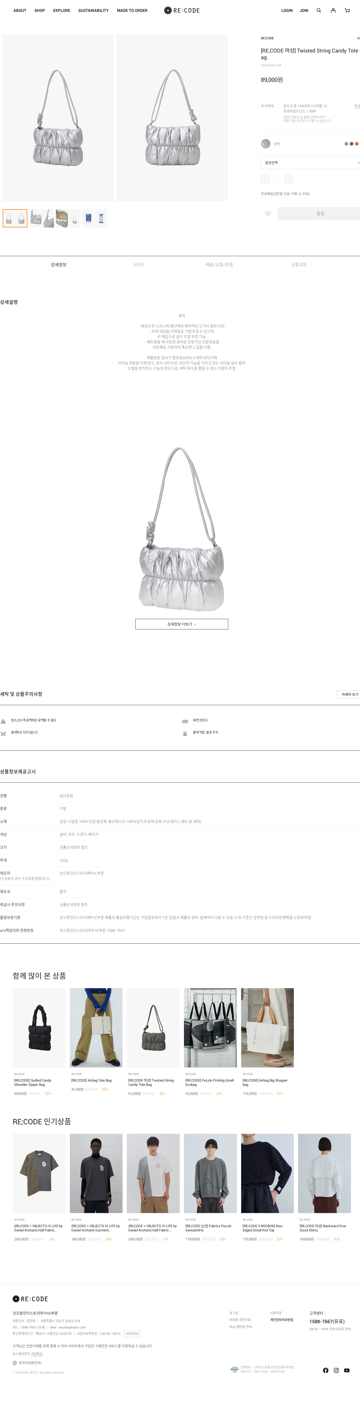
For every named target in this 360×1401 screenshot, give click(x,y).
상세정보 (59, 264)
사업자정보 (132, 1334)
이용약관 (276, 1313)
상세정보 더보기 (179, 624)
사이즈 (139, 264)
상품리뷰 (299, 264)
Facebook (326, 1370)
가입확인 (36, 1354)
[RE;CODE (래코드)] (30, 1299)
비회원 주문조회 (240, 1320)
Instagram (336, 1370)
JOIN (304, 10)
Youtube (347, 1370)
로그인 (234, 1313)
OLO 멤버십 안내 (241, 1327)
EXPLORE (61, 10)
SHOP (40, 10)
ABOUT (19, 10)
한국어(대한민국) (30, 1363)
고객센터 (316, 1313)
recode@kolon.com (72, 1327)
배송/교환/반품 (219, 264)
